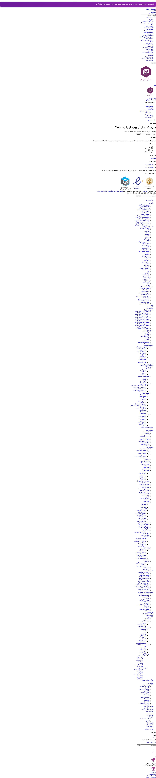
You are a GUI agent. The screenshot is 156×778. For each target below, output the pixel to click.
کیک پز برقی (143, 382)
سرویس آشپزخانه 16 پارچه (142, 317)
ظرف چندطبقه (142, 362)
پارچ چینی (147, 459)
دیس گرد (143, 505)
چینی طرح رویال (145, 485)
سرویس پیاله (142, 550)
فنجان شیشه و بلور (144, 297)
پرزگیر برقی (143, 647)
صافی (148, 259)
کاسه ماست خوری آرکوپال (142, 223)
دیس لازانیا (143, 507)
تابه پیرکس (143, 370)
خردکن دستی (146, 245)
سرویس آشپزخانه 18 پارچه (142, 320)
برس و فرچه (146, 331)
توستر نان (143, 634)
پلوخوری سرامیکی (145, 575)
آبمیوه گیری (140, 671)
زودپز (144, 377)
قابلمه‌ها (147, 414)
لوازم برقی (150, 50)
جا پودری (147, 333)
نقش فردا (153, 158)
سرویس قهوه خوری (141, 539)
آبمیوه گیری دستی (145, 228)
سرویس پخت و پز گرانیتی (139, 390)
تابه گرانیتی (143, 374)
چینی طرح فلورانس (144, 492)
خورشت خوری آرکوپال (143, 209)
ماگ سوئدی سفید (141, 566)
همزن (148, 285)
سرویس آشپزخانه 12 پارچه (142, 313)
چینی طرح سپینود (145, 490)
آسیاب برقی (139, 657)
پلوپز (145, 632)
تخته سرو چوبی (145, 434)
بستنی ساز (143, 623)
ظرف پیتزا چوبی (145, 442)
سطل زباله (147, 698)
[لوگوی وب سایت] (146, 83)
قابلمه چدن (143, 419)
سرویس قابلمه (149, 38)
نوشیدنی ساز (142, 667)
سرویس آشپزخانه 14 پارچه (142, 314)
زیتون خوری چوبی (145, 436)
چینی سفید (143, 475)
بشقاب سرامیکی (145, 573)
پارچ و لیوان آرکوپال (144, 205)
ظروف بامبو (146, 445)
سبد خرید (147, 114)
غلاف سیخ (147, 701)
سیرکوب (147, 257)
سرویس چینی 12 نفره (144, 522)
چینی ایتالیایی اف (145, 462)
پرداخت (147, 112)
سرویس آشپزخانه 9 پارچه (143, 328)
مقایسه (151, 727)
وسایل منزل (149, 60)
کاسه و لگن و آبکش (144, 703)
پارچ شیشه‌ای (146, 289)
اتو (145, 646)
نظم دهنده (147, 704)
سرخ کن (144, 638)
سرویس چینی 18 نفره (144, 524)
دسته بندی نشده (148, 27)
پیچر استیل (143, 397)
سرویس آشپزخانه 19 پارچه (142, 322)
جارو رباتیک (143, 650)
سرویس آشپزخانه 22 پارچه (142, 323)
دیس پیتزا (143, 504)
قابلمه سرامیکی (142, 422)
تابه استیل (143, 399)
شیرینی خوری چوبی (144, 441)
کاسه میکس (146, 276)
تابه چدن (144, 373)
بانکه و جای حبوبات (144, 593)
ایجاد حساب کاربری (151, 742)
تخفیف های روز (152, 120)
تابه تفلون (143, 371)
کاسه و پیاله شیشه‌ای (144, 300)
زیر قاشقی (147, 694)
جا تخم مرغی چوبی (144, 689)
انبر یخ (148, 232)
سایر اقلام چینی (145, 509)
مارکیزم (145, 191)
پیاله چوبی (147, 433)
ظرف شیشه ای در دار (144, 604)
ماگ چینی (147, 561)
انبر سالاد (147, 231)
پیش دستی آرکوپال (144, 208)
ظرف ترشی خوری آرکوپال (142, 215)
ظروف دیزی (142, 380)
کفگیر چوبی (146, 277)
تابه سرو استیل (142, 401)
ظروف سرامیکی (148, 44)
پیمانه (148, 240)
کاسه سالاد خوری (141, 556)
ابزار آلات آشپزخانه (148, 21)
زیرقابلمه (147, 254)
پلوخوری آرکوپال (145, 206)
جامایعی (147, 339)
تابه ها (148, 368)
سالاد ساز (140, 661)
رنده (148, 252)
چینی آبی (144, 471)
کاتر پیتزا (147, 272)
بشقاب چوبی (146, 431)
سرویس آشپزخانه (148, 30)
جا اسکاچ (147, 688)
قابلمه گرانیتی (142, 424)
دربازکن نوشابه (145, 249)
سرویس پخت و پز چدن (140, 388)
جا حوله (147, 334)
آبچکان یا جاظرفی (145, 686)
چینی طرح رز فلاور (144, 484)
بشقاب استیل (142, 396)
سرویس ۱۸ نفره (145, 212)
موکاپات (150, 55)
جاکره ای (147, 598)
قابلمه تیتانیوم (142, 417)
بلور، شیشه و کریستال (147, 23)
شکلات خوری (142, 359)
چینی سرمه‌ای (142, 473)
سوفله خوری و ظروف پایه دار (138, 405)
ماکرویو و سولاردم (141, 643)
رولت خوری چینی (141, 351)
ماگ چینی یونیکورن (141, 563)
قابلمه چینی (143, 421)
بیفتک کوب (147, 235)
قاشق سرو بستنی (145, 268)
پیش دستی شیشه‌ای (144, 292)
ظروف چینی (149, 43)
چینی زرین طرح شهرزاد (143, 481)
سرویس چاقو (146, 255)
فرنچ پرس (150, 46)
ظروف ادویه (146, 607)
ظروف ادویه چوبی (145, 609)
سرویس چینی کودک (144, 527)
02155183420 (149, 164)
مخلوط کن (140, 678)
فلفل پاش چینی (145, 535)
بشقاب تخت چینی (145, 448)
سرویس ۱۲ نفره (145, 211)
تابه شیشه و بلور (145, 294)
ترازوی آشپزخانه (141, 624)
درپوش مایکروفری (144, 600)
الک (149, 229)
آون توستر (143, 629)
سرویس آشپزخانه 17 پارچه (142, 319)
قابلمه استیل (143, 410)
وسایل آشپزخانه (148, 57)
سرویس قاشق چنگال (147, 40)
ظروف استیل (146, 393)
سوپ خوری (146, 530)
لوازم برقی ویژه (145, 621)
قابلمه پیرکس (142, 416)
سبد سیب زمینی (145, 697)
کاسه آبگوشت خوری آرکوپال (142, 220)
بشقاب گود (143, 458)
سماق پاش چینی (145, 529)
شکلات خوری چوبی (144, 439)
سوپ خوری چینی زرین (140, 532)
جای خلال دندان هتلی (140, 513)
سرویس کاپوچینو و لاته (140, 541)
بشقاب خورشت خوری (140, 456)
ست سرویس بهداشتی (144, 342)
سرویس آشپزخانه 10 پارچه (142, 311)
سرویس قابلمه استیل (140, 404)
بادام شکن (147, 234)
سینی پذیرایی (142, 357)
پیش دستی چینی (145, 461)
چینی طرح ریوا (146, 487)
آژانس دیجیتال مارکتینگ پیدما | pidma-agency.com (110, 191)
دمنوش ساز (149, 29)
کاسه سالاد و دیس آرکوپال (142, 222)
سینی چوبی (146, 438)
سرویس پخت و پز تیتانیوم (139, 387)
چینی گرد (147, 496)
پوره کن (147, 237)
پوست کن (147, 238)
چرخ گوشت (140, 658)
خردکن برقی (139, 660)
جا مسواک (147, 337)
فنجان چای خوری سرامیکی (142, 584)
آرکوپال (151, 20)
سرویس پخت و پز (145, 384)
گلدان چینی (146, 559)
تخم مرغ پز (146, 620)
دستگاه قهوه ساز (138, 674)
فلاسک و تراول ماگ (147, 47)
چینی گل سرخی (145, 498)
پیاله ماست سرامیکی (144, 578)
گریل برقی (143, 641)
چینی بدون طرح (145, 464)
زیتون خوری (143, 353)
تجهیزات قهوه (149, 26)
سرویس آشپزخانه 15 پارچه (142, 316)
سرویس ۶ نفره (145, 214)
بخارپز (144, 630)
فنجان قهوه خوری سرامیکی (142, 586)
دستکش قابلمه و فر (144, 251)
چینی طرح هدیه (145, 495)
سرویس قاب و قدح (141, 552)
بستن (154, 733)
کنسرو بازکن (146, 279)
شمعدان (144, 360)
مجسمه (151, 53)
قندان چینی (146, 547)
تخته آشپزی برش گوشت (143, 242)
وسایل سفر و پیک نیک (147, 58)
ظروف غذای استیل (141, 408)
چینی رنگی (147, 470)
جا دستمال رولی (145, 336)
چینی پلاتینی (146, 465)
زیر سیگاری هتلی (141, 515)
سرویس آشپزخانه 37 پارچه (142, 325)
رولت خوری (143, 350)
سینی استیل (143, 407)
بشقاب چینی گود (145, 455)
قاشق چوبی (146, 266)
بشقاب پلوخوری (142, 453)
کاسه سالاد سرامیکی (144, 589)
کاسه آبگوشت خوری (140, 553)
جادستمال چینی (142, 512)
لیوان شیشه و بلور (145, 302)
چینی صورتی (142, 476)
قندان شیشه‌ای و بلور (144, 299)
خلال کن (147, 246)
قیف (148, 271)
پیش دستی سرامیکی (144, 579)
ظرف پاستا (146, 533)
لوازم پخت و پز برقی (144, 627)
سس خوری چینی (141, 516)
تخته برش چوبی (145, 243)
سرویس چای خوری (141, 538)
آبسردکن (147, 618)
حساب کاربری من (145, 111)
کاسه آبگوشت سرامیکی (143, 587)
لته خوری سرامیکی (144, 590)
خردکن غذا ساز (142, 655)
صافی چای (147, 260)
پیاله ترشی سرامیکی (144, 576)
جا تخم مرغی (146, 596)
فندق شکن (147, 265)
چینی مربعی (146, 501)
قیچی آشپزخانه (145, 269)
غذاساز (141, 663)
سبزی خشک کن (145, 601)
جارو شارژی (143, 652)
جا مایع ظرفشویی (145, 692)
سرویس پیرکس (142, 391)
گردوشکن (147, 280)
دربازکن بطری (146, 248)
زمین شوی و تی (145, 340)
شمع (151, 41)
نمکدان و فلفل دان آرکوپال (142, 225)
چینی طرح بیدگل (145, 482)
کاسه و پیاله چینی (145, 549)
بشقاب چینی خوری (141, 450)
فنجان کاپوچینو (142, 546)
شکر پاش (147, 603)
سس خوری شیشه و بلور (143, 296)
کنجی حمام (146, 343)
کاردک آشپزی (146, 274)
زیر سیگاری (143, 356)
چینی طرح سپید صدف (144, 488)
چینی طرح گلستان (145, 493)
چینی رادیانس (146, 468)
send (139, 745)
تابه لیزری (143, 402)
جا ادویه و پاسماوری (144, 595)
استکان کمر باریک (145, 288)
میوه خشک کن (142, 626)
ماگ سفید (143, 564)
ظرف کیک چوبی (145, 444)
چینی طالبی (143, 478)
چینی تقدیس (146, 467)
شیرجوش (143, 379)
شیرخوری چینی (142, 519)
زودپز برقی (143, 635)
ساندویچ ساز (143, 637)
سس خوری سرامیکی (144, 583)
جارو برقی (143, 649)
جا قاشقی (147, 691)
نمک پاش (147, 610)
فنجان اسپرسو (142, 542)
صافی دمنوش (146, 262)
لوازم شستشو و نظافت (143, 644)
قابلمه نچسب (142, 425)
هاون (148, 283)
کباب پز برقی (142, 640)
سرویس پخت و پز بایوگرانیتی (138, 385)
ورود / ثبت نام (149, 729)
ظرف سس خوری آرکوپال (143, 217)
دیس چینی (147, 502)
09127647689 (149, 167)
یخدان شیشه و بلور (144, 303)
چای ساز (140, 672)
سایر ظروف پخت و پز (144, 376)
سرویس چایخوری (148, 35)
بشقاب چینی (146, 451)
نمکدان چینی (146, 569)
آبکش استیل (143, 394)
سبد (148, 695)
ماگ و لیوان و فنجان (147, 52)
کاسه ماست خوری (141, 558)
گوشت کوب (146, 282)
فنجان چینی (146, 536)
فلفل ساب (147, 263)
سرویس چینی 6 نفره (144, 525)
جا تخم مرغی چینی (141, 510)
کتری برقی (140, 677)
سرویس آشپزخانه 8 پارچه (143, 326)
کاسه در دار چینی (141, 555)
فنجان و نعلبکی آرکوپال (143, 218)
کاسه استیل (143, 413)
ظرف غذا (147, 606)
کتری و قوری (149, 49)
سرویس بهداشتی (148, 32)
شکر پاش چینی (142, 518)
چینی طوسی (142, 479)
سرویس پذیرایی (148, 33)
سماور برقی (139, 675)
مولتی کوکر (146, 654)
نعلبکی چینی (146, 567)
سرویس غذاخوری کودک (146, 37)
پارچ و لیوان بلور (145, 291)
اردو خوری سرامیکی (144, 572)
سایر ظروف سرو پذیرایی (143, 347)
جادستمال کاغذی (141, 348)
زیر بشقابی (143, 354)
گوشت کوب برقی (138, 664)
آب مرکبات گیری (138, 669)
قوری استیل (143, 411)
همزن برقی (140, 666)
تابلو (152, 24)
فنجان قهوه (143, 544)
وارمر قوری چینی (141, 521)
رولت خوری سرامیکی (144, 581)
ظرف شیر (147, 700)
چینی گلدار (147, 499)
